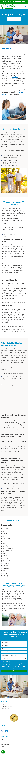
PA (10, 48)
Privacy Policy (4, 746)
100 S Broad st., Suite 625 (6, 706)
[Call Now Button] (3, 751)
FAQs (2, 739)
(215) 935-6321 (4, 710)
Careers (2, 742)
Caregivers (5, 48)
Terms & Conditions (5, 744)
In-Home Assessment (5, 741)
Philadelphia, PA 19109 (6, 708)
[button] (25, 6)
